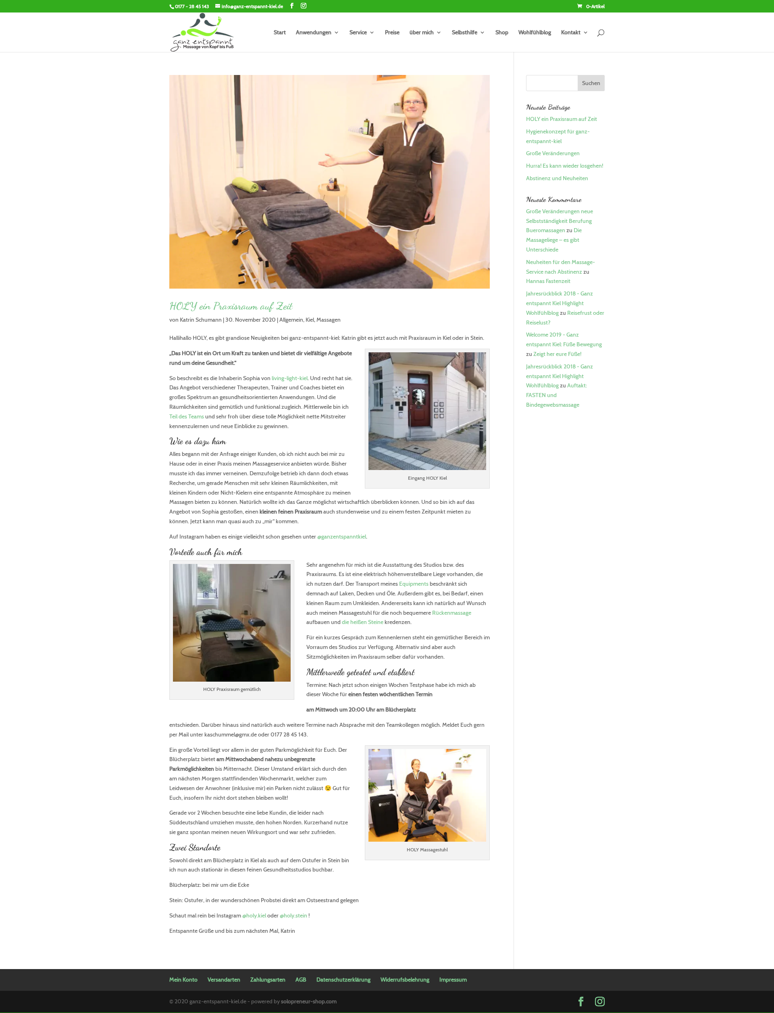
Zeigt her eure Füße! (557, 354)
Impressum (453, 979)
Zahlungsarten (267, 979)
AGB (300, 979)
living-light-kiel (290, 378)
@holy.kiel (254, 915)
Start (280, 32)
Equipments (414, 583)
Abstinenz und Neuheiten (557, 178)
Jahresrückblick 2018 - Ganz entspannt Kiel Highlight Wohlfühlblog (559, 303)
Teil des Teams (186, 416)
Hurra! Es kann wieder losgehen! (564, 165)
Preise (392, 32)
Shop (501, 32)
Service (358, 32)
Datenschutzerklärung (343, 979)
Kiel (310, 319)
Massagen (328, 319)
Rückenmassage (451, 612)
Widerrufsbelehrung (405, 979)
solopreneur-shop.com (309, 1001)
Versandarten (224, 979)
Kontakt (570, 32)
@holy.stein (293, 915)
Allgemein (291, 319)
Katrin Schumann (201, 319)
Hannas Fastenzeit (548, 281)
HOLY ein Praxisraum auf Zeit (230, 306)
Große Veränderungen (553, 153)
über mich (422, 32)
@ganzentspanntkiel (341, 536)
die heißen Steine (362, 622)
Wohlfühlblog (534, 32)
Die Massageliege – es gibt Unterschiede (554, 240)
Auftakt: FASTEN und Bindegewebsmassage (556, 395)
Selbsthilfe (464, 32)
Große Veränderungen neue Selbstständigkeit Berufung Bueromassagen (559, 221)
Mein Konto (183, 979)
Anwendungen (313, 32)
